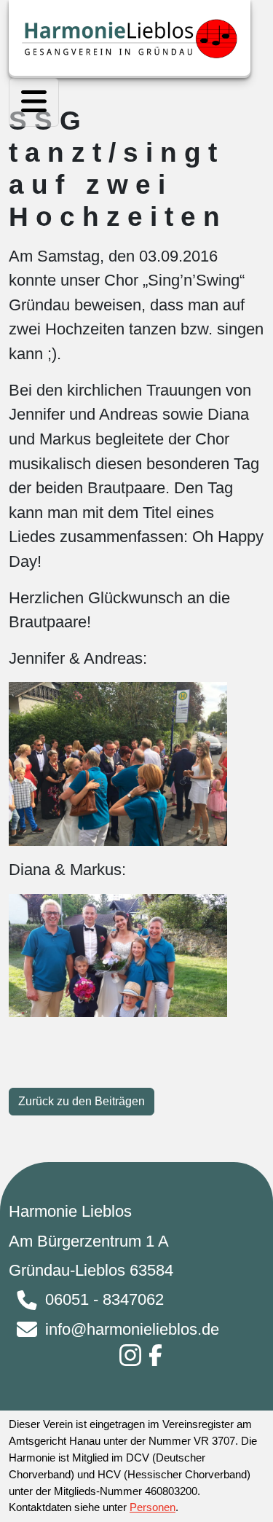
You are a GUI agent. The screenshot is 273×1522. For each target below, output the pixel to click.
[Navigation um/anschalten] (34, 102)
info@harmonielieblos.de (132, 1329)
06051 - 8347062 (104, 1299)
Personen (152, 1507)
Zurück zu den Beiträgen (81, 1101)
